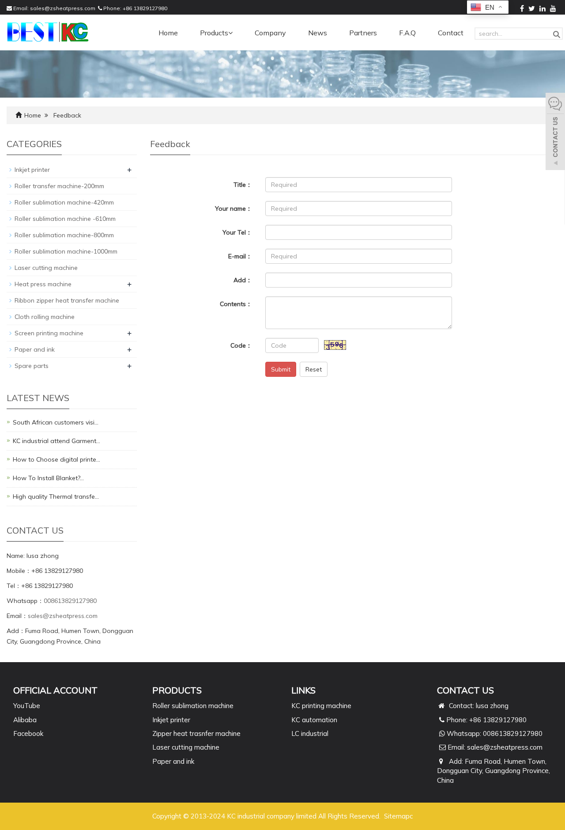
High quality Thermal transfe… (56, 496)
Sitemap (397, 816)
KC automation (314, 720)
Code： (241, 345)
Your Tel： (237, 232)
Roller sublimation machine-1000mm (66, 251)
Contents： (236, 304)
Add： (243, 280)
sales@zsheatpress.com (62, 8)
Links (303, 690)
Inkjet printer (32, 170)
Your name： (233, 208)
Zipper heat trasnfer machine (196, 733)
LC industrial (309, 733)
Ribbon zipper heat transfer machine (67, 300)
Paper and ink (35, 349)
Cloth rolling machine (45, 317)
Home (168, 32)
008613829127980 (70, 601)
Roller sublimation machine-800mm (64, 235)
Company (270, 32)
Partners (363, 32)
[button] (230, 32)
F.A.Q (407, 32)
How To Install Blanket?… (48, 478)
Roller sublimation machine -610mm (65, 219)
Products (214, 32)
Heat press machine (43, 284)
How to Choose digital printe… (56, 459)
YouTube (26, 705)
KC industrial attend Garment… (56, 441)
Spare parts (32, 366)
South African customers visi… (55, 422)
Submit (280, 369)
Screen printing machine (49, 333)
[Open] (555, 132)
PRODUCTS (177, 690)
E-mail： (240, 256)
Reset (313, 369)
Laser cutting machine (46, 268)
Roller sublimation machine (193, 705)
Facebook (28, 733)
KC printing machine (321, 705)
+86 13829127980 (145, 8)
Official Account (55, 690)
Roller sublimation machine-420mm (64, 202)
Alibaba (25, 720)
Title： (243, 185)
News (317, 32)
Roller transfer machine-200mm (59, 186)
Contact (450, 32)
